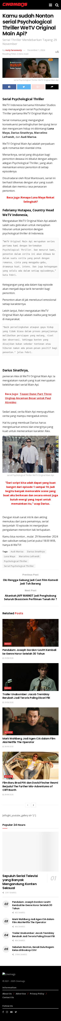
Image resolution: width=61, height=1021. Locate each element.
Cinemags (20, 981)
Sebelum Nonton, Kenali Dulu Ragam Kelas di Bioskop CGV (33, 948)
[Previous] (27, 805)
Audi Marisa (17, 551)
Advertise (21, 993)
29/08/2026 (9, 658)
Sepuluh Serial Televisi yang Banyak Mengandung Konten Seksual (20, 882)
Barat (8, 644)
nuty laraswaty (13, 50)
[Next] (33, 805)
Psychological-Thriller (15, 561)
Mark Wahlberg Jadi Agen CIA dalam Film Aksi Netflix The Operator (28, 740)
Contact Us (8, 997)
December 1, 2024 (36, 50)
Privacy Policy (37, 993)
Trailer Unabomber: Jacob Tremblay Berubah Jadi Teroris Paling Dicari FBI (26, 696)
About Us (7, 993)
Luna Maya (9, 556)
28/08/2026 (9, 746)
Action (8, 732)
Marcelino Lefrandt (29, 556)
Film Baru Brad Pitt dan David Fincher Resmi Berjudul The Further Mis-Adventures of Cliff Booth (30, 786)
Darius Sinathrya (36, 551)
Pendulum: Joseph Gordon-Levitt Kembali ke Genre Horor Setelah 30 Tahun (29, 651)
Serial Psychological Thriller (19, 566)
